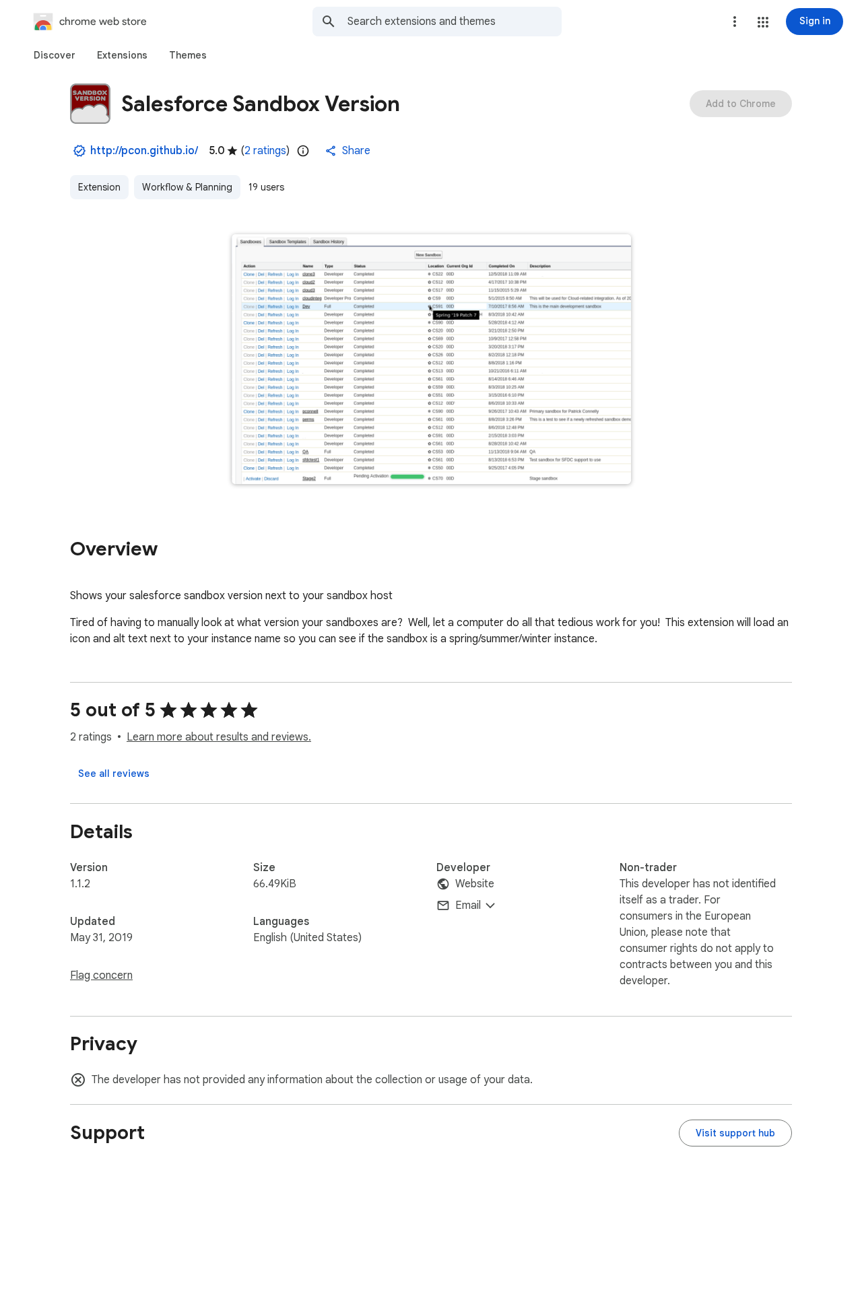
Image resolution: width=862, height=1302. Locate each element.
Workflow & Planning (187, 187)
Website (474, 884)
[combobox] (454, 21)
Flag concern (101, 975)
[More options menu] (734, 21)
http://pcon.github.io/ (144, 151)
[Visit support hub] (735, 1133)
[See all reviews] (114, 773)
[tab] (54, 55)
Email (468, 905)
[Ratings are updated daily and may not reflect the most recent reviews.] (303, 150)
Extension (99, 187)
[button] (763, 22)
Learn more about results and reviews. (219, 737)
